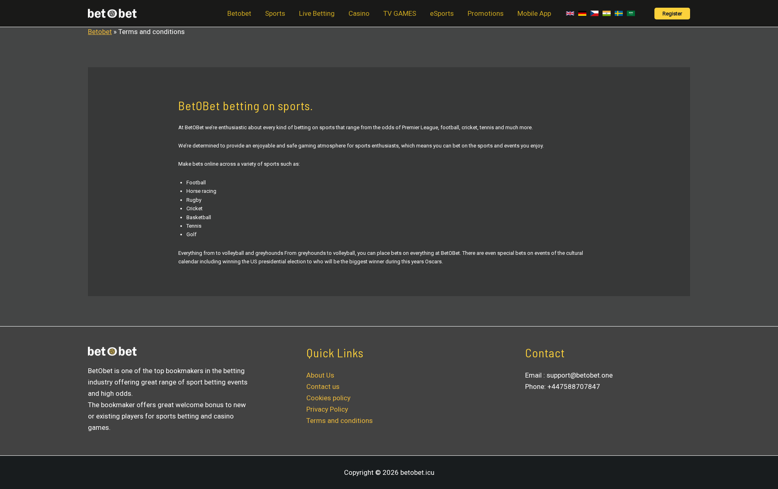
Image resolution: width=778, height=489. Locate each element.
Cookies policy (328, 398)
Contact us (323, 386)
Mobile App (534, 13)
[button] (672, 13)
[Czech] (594, 13)
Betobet (239, 13)
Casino (359, 13)
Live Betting (317, 13)
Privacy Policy (327, 409)
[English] (570, 13)
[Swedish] (619, 13)
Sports (275, 13)
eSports (442, 13)
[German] (582, 13)
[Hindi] (607, 13)
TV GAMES (399, 13)
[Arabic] (631, 13)
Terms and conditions (339, 420)
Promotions (486, 13)
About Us (320, 375)
